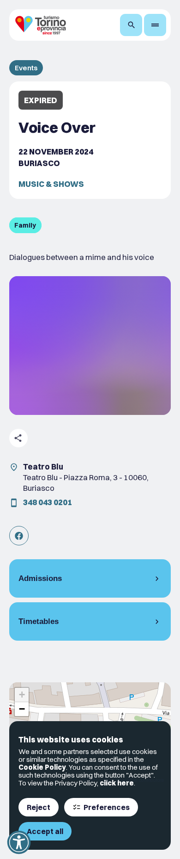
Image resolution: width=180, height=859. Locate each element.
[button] (22, 695)
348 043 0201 (47, 502)
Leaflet (87, 780)
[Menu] (155, 25)
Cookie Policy (42, 767)
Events (26, 68)
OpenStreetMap (120, 780)
